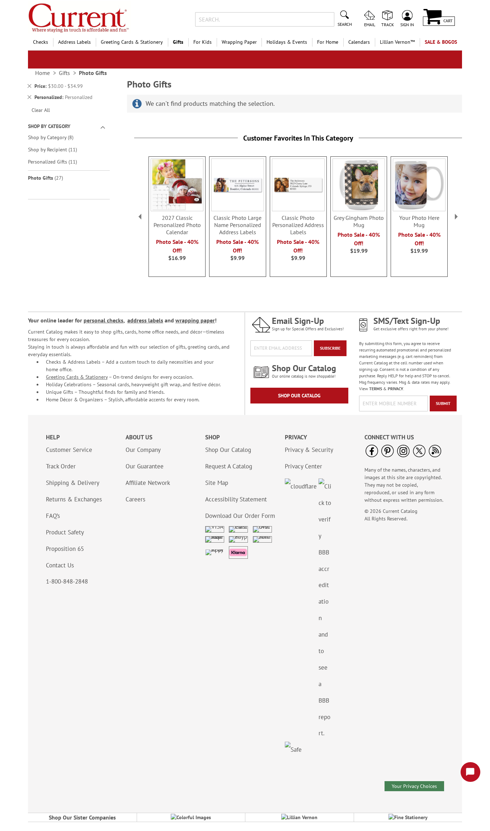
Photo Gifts (50, 177)
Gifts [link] (64, 72)
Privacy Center (303, 466)
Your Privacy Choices (414, 786)
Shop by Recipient (57, 149)
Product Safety (65, 532)
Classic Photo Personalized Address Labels (298, 225)
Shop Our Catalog (299, 395)
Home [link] (42, 72)
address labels (145, 320)
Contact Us (60, 565)
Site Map (216, 483)
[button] (140, 216)
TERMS (375, 388)
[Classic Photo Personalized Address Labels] (298, 209)
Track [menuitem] (387, 24)
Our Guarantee (145, 466)
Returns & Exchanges (74, 499)
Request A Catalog (228, 466)
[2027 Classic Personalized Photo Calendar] (177, 209)
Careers (135, 499)
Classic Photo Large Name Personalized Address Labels (237, 225)
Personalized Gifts (57, 161)
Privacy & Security (309, 450)
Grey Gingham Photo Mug (359, 221)
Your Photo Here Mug (419, 221)
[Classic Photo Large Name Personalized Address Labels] (237, 209)
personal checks (103, 320)
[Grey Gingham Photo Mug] (359, 209)
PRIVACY (395, 388)
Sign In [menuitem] (407, 24)
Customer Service (69, 450)
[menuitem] (40, 42)
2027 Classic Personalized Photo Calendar (177, 225)
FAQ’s (53, 516)
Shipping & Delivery (72, 483)
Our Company (143, 450)
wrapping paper (195, 320)
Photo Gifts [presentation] (93, 72)
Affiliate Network (148, 483)
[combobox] (264, 19)
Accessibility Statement (236, 499)
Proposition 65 (65, 549)
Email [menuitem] (369, 24)
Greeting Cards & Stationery (77, 377)
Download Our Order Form (240, 516)
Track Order (61, 466)
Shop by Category (56, 137)
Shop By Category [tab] (49, 126)
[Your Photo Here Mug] (419, 209)
